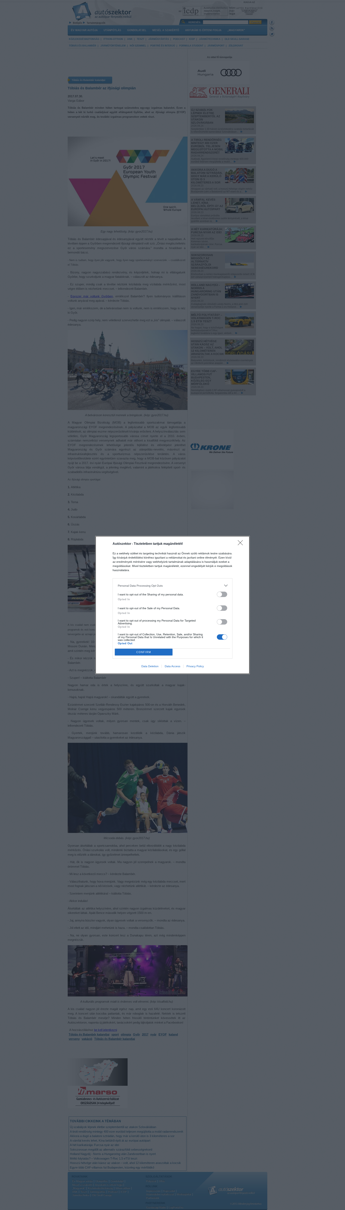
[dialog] (172, 605)
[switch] (222, 594)
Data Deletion (150, 666)
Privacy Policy (195, 666)
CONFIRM (143, 652)
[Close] (241, 544)
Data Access (172, 666)
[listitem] (172, 585)
